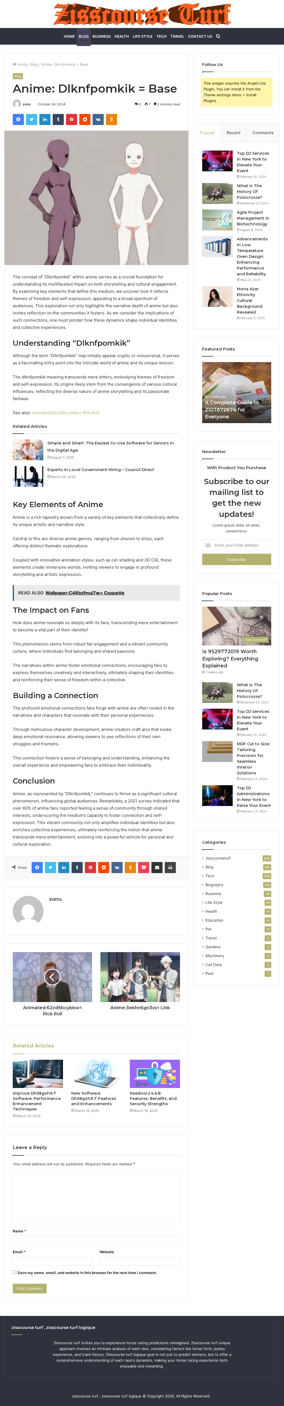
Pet (209, 929)
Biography (215, 885)
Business (102, 36)
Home (69, 36)
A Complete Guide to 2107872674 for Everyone (232, 409)
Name (19, 1231)
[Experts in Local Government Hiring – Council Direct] (28, 476)
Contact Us (200, 36)
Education (214, 920)
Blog (84, 36)
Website (107, 1252)
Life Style (143, 36)
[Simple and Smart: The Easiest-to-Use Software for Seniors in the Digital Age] (28, 449)
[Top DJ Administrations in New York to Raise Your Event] (217, 795)
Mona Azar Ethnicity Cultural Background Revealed (249, 300)
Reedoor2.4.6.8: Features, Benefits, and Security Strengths (153, 1098)
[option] (237, 392)
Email (19, 1252)
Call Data (214, 964)
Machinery (215, 956)
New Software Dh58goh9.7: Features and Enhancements (93, 1098)
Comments (263, 132)
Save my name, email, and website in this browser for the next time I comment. (87, 1272)
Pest (210, 973)
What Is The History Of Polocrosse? (249, 191)
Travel (177, 36)
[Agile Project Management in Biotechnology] (217, 220)
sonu (27, 104)
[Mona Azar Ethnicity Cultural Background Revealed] (217, 296)
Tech (161, 36)
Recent (233, 132)
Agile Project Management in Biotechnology (253, 218)
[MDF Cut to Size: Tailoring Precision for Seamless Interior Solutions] (217, 751)
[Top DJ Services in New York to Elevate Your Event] (217, 161)
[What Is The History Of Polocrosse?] (217, 193)
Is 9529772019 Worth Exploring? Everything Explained (230, 658)
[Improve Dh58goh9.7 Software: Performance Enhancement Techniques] (38, 1074)
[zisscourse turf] (142, 14)
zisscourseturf (218, 858)
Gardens (213, 947)
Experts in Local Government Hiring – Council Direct (100, 469)
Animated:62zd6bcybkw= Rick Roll (66, 412)
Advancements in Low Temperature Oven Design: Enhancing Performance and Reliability (252, 256)
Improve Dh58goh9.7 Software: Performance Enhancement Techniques (37, 1101)
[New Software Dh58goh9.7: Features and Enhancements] (96, 1074)
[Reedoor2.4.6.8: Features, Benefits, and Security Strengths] (155, 1074)
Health (122, 36)
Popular (207, 132)
